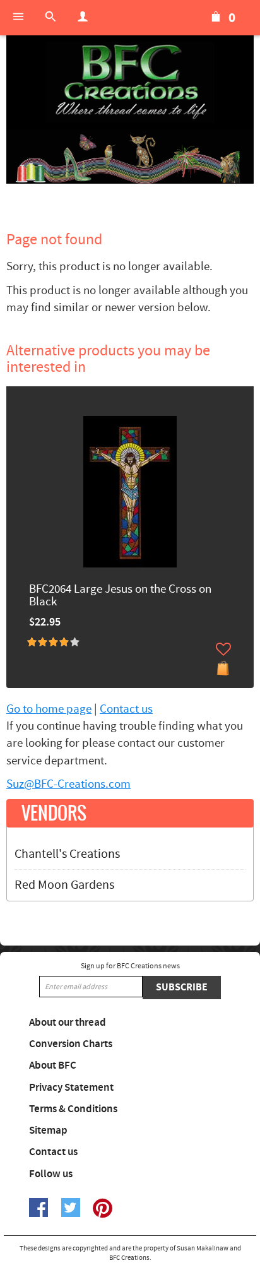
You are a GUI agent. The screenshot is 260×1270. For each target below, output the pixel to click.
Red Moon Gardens (64, 885)
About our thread (67, 1023)
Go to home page (49, 709)
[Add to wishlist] (223, 648)
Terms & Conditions (73, 1109)
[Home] (130, 82)
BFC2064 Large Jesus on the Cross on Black (120, 596)
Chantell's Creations (67, 854)
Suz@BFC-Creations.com (68, 784)
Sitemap (48, 1130)
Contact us (126, 709)
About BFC (52, 1065)
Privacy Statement (71, 1088)
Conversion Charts (70, 1044)
